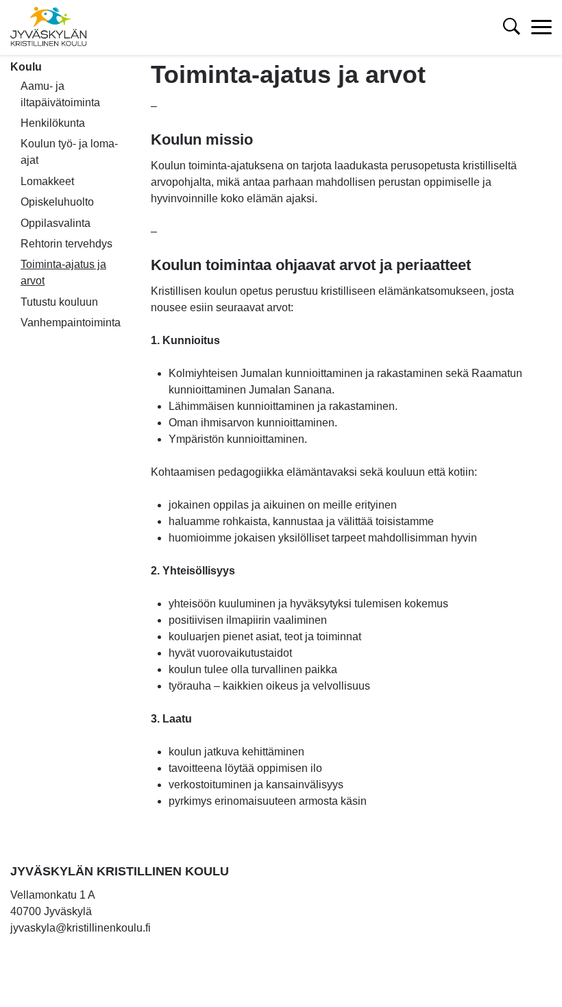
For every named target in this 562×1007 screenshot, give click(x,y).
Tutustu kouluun (59, 302)
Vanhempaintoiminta (71, 322)
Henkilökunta (53, 123)
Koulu (26, 67)
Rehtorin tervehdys (66, 244)
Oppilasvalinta (55, 223)
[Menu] (541, 27)
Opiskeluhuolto (57, 202)
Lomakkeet (47, 181)
